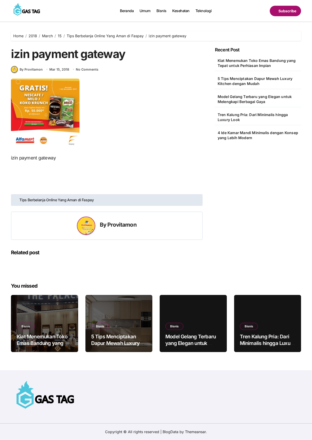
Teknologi (204, 10)
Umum (145, 10)
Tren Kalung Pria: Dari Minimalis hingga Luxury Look (253, 117)
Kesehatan (181, 10)
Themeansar (195, 431)
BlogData (170, 431)
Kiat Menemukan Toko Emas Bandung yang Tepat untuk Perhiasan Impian (257, 63)
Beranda (127, 10)
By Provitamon (31, 69)
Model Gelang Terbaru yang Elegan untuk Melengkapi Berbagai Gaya (255, 99)
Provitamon (121, 224)
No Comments (87, 69)
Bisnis (161, 10)
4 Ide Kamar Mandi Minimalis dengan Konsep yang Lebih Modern (258, 135)
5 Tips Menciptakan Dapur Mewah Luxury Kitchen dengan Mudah (255, 81)
